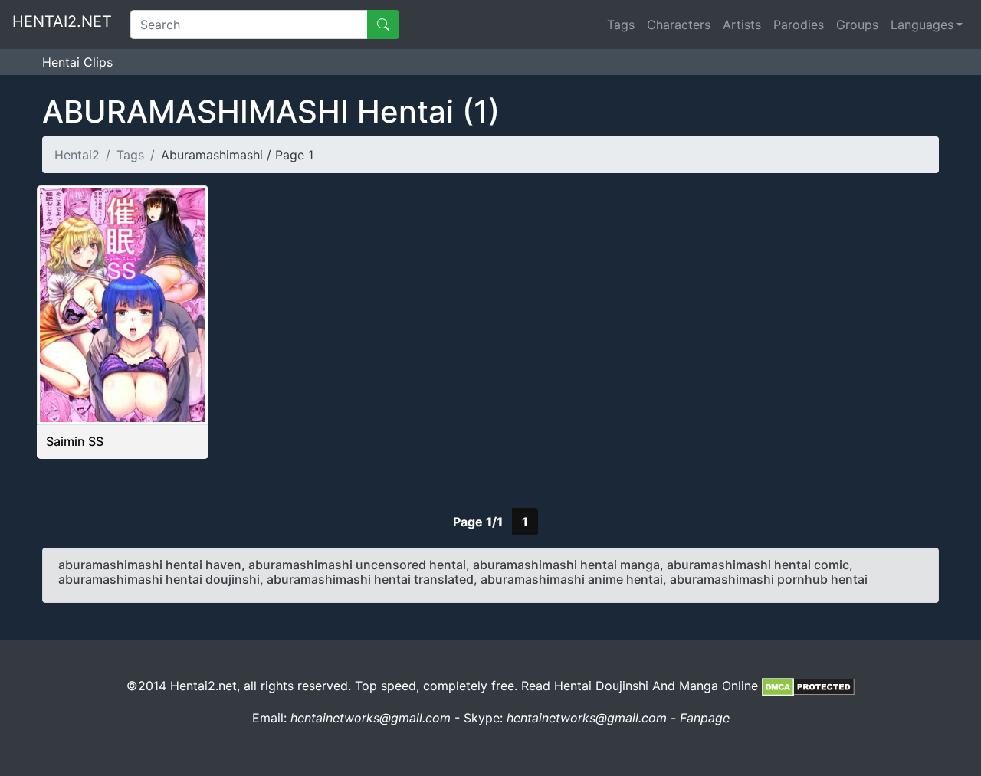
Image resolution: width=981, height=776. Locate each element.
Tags (621, 24)
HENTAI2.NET (62, 21)
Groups (857, 24)
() (271, 111)
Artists (742, 24)
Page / (478, 521)
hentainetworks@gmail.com (370, 717)
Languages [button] (922, 24)
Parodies (798, 24)
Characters (678, 24)
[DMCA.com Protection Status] (808, 685)
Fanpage (705, 717)
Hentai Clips (77, 62)
